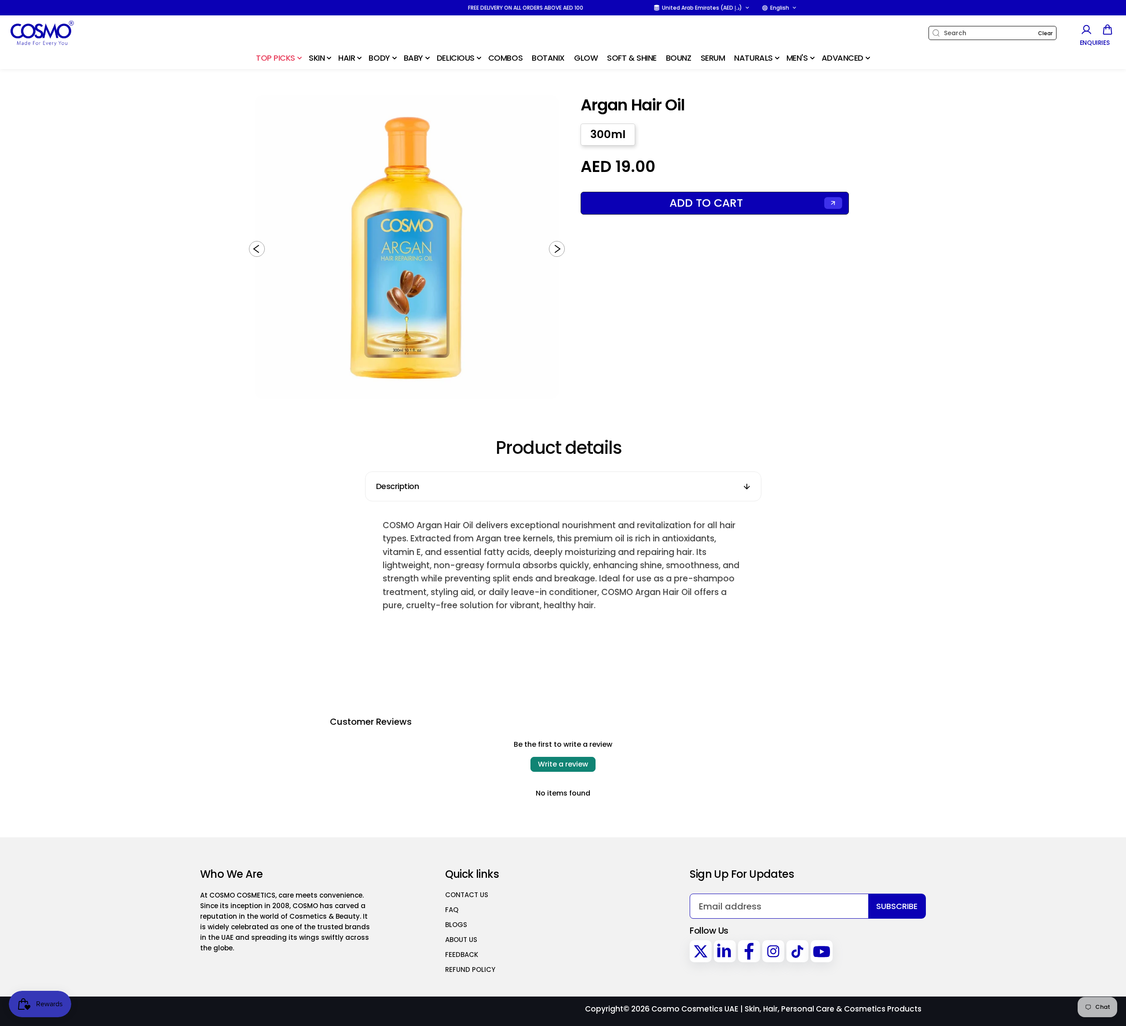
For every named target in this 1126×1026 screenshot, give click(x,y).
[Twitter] (701, 951)
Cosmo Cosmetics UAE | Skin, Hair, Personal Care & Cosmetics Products (786, 1009)
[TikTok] (797, 951)
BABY (413, 57)
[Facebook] (749, 951)
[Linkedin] (725, 951)
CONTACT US (466, 894)
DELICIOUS (456, 57)
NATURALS (753, 57)
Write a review (563, 764)
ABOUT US (461, 939)
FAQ (451, 909)
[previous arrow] (257, 249)
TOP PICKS (275, 57)
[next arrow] (557, 249)
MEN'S (797, 57)
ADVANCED (842, 57)
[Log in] (1086, 29)
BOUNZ (678, 57)
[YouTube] (822, 951)
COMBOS (505, 57)
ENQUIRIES (1095, 43)
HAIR (346, 57)
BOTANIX (548, 57)
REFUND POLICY (470, 969)
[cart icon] (1107, 29)
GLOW (586, 57)
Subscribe (897, 906)
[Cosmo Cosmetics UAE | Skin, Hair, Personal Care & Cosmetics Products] (64, 33)
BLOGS (456, 924)
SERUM (713, 57)
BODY (379, 57)
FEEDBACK (461, 954)
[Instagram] (773, 951)
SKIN (317, 57)
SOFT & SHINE (632, 57)
